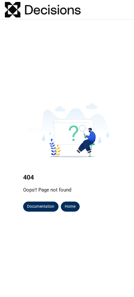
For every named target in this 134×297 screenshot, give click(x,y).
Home (70, 206)
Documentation (40, 206)
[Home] (43, 10)
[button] (119, 280)
